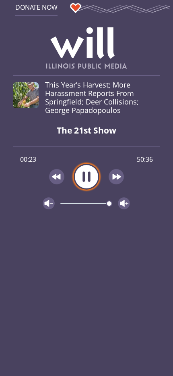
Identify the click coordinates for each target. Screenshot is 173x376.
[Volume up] (123, 203)
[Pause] (86, 177)
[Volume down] (48, 203)
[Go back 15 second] (57, 177)
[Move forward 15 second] (117, 177)
